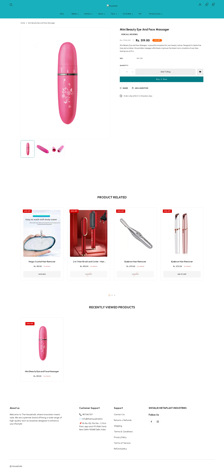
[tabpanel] (42, 248)
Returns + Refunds (122, 420)
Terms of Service (122, 443)
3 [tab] (114, 295)
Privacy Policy (120, 437)
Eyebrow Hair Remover (135, 261)
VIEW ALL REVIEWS (129, 35)
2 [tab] (112, 295)
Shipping (118, 426)
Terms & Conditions (123, 431)
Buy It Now (161, 79)
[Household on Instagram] (157, 421)
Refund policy (120, 448)
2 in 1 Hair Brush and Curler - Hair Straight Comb (88, 261)
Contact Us (119, 414)
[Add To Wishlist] (38, 356)
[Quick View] (45, 356)
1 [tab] (109, 295)
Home (23, 23)
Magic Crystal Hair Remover (42, 261)
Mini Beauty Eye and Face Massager (42, 371)
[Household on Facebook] (151, 421)
